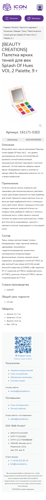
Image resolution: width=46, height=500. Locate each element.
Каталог (15, 27)
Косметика (8, 31)
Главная (7, 27)
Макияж (17, 31)
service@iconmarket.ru (20, 391)
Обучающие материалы (21, 377)
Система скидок (17, 380)
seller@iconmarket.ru (19, 419)
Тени (24, 31)
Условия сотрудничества (21, 370)
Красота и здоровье (28, 27)
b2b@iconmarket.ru (18, 464)
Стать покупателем (19, 374)
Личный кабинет (18, 408)
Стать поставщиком (19, 405)
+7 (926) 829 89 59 (19, 460)
